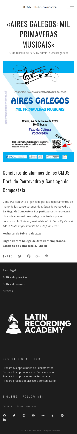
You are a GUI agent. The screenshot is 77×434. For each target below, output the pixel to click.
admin (44, 53)
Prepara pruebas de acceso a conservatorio (29, 380)
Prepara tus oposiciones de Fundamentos (28, 368)
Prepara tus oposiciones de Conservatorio (28, 372)
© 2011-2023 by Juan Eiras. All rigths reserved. (39, 430)
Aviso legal (9, 270)
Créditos (8, 291)
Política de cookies (14, 284)
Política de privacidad (15, 277)
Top (73, 430)
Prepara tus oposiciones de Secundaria (26, 376)
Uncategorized (59, 53)
